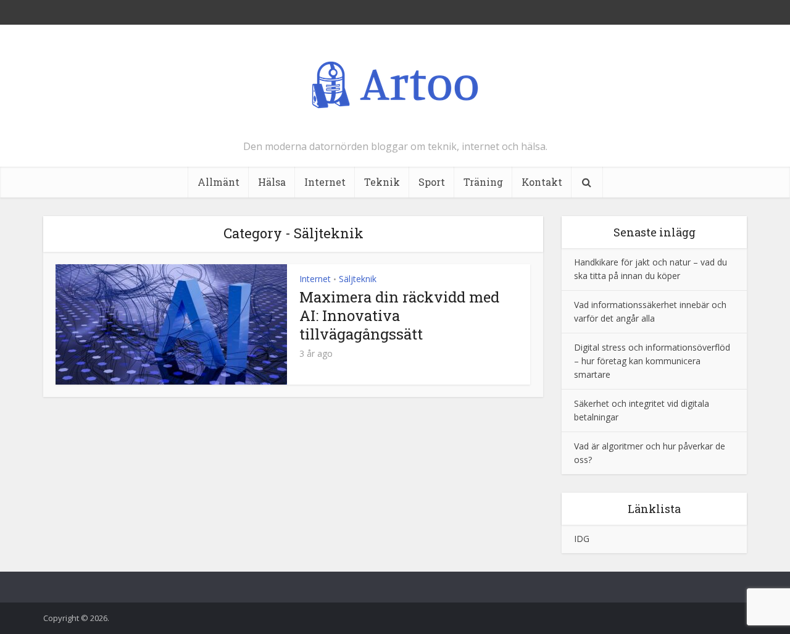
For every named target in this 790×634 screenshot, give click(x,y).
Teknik (382, 181)
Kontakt (542, 181)
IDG (581, 538)
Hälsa (272, 181)
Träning (483, 181)
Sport (431, 181)
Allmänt (218, 181)
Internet (325, 181)
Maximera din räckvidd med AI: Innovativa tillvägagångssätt (399, 315)
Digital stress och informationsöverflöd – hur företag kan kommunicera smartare (652, 360)
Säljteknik (357, 279)
